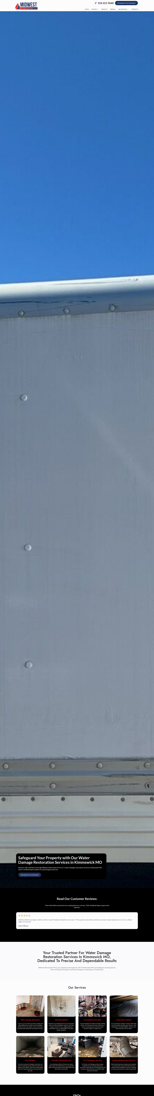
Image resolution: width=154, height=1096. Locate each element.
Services (94, 9)
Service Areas (122, 9)
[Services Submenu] (98, 9)
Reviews (112, 9)
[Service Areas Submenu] (128, 9)
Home (87, 9)
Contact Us (134, 9)
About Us (104, 9)
